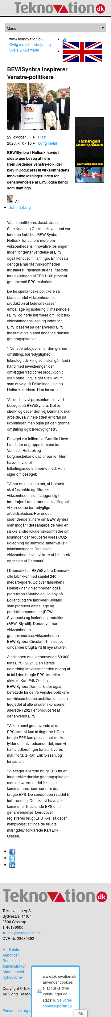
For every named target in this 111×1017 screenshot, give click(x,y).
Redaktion (11, 960)
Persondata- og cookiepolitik (26, 1010)
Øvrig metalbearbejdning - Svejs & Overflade (31, 47)
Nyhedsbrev (12, 977)
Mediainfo (10, 949)
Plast (42, 136)
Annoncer (10, 954)
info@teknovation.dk (24, 932)
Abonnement (13, 971)
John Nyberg (20, 207)
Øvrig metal (47, 143)
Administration (14, 966)
